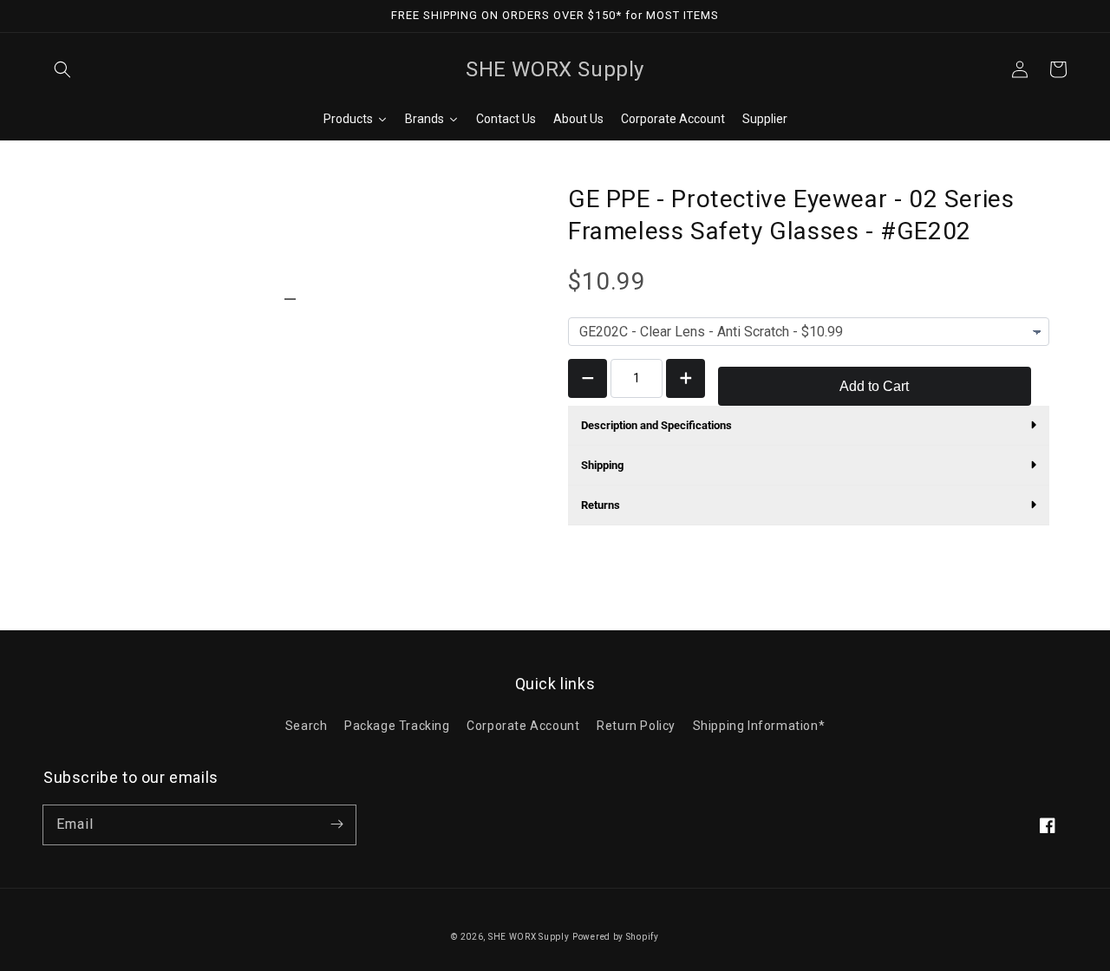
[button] (62, 69)
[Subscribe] (336, 824)
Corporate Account (523, 726)
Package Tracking (397, 726)
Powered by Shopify (615, 937)
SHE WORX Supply (529, 937)
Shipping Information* (759, 726)
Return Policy (636, 726)
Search (306, 726)
